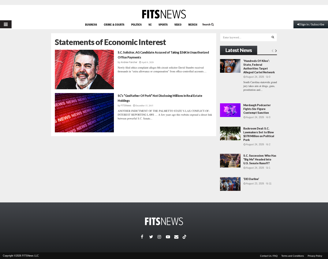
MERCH (192, 24)
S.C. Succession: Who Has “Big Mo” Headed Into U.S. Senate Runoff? (259, 159)
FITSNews (126, 105)
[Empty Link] (272, 50)
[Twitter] (153, 237)
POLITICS (136, 24)
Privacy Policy (315, 256)
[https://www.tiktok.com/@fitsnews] (185, 237)
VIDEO (177, 24)
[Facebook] (145, 237)
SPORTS (163, 24)
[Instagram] (162, 237)
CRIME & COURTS (114, 24)
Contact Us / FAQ (269, 256)
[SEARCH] (273, 37)
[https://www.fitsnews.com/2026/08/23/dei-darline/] (230, 184)
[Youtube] (170, 237)
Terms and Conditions (292, 256)
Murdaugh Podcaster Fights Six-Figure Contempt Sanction (257, 108)
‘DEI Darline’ (251, 179)
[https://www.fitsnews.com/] (164, 14)
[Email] (178, 237)
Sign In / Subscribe (312, 24)
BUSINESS (91, 24)
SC (150, 24)
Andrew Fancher (129, 62)
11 (270, 183)
